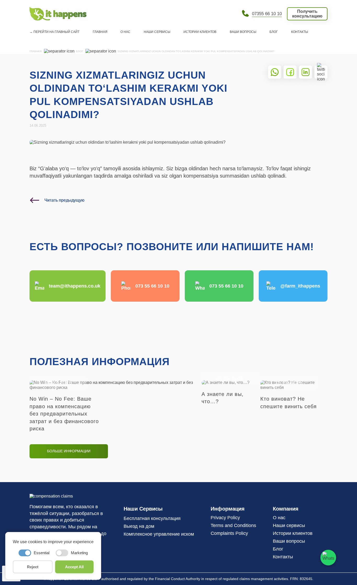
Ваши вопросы (243, 32)
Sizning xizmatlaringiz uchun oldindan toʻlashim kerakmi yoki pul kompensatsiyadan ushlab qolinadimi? (196, 51)
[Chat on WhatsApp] (328, 557)
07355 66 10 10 (267, 13)
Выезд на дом (139, 526)
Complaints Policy (229, 533)
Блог (273, 32)
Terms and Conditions (233, 525)
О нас (125, 32)
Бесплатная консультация (152, 518)
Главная (100, 32)
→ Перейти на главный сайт (54, 32)
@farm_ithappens (300, 286)
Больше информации (68, 451)
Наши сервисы (157, 32)
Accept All (74, 567)
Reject (32, 567)
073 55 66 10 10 (152, 286)
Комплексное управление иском (159, 534)
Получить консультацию (307, 13)
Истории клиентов (199, 32)
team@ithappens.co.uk (74, 286)
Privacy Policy (225, 517)
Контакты (299, 32)
